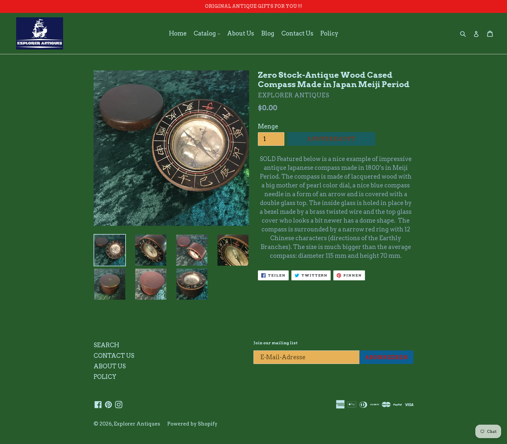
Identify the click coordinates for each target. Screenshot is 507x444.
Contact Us (297, 33)
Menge (268, 126)
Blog (267, 33)
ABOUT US (110, 366)
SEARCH (106, 345)
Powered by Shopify (192, 424)
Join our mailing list (276, 343)
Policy (329, 33)
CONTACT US (114, 355)
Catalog (208, 33)
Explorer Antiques (137, 424)
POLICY (105, 376)
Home (178, 33)
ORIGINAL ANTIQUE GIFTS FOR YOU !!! (253, 6)
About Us (240, 33)
